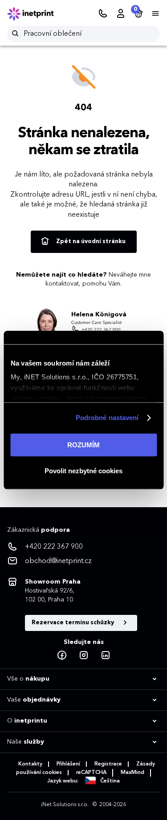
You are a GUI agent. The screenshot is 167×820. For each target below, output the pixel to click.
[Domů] (36, 14)
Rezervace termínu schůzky (73, 623)
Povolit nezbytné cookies (83, 471)
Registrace (108, 764)
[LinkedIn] (105, 655)
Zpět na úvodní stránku (90, 241)
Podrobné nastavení (107, 417)
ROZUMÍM (83, 445)
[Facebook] (62, 655)
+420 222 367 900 (101, 330)
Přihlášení (68, 764)
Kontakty (30, 764)
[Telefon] (103, 14)
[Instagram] (83, 655)
